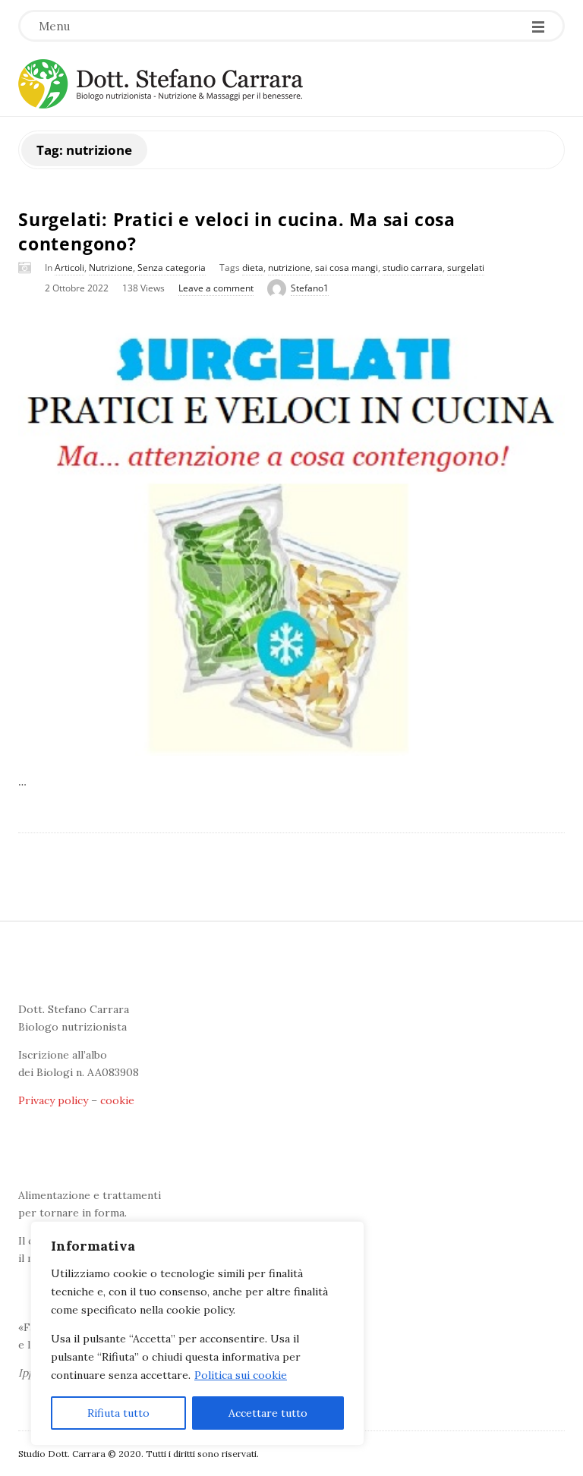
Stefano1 (310, 288)
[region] (197, 1333)
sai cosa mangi (346, 267)
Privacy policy (53, 1100)
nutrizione (289, 267)
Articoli (69, 267)
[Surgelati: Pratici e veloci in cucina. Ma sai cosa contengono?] (291, 537)
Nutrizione (111, 267)
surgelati (465, 267)
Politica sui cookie (240, 1375)
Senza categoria (171, 267)
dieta (252, 267)
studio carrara (413, 267)
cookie (117, 1100)
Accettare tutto (267, 1413)
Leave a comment (216, 288)
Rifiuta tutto (118, 1413)
